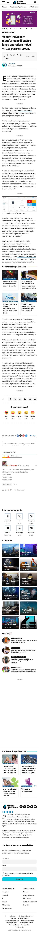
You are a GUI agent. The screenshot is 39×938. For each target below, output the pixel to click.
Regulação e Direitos (10, 278)
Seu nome (5, 858)
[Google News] (31, 530)
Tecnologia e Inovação (10, 301)
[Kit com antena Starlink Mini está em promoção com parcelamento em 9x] (29, 275)
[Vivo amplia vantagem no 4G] (29, 782)
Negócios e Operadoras (25, 301)
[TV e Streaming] (10, 622)
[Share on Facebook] (7, 55)
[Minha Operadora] (19, 2)
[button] (4, 2)
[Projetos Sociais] (10, 579)
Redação (12, 63)
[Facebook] (7, 518)
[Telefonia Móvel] (28, 608)
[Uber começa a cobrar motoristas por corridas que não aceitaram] (29, 297)
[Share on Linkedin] (17, 55)
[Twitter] (31, 806)
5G (5, 552)
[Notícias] (28, 622)
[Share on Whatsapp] (13, 55)
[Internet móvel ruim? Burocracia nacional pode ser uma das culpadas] (10, 759)
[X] (19, 518)
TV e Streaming (10, 624)
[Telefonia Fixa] (10, 608)
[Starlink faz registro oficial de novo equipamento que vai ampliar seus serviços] (6, 660)
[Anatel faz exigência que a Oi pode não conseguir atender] (10, 275)
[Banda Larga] (28, 550)
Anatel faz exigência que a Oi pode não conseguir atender (10, 284)
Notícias (25, 624)
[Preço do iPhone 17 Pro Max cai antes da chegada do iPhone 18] (6, 640)
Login (34, 435)
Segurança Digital (10, 596)
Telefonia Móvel (8, 32)
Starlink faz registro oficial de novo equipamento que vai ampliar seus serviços (22, 661)
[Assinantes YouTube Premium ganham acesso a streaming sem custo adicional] (6, 669)
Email (4, 866)
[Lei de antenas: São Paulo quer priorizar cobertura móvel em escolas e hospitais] (29, 759)
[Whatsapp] (21, 806)
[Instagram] (31, 518)
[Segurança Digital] (10, 593)
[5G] (10, 550)
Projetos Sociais (10, 581)
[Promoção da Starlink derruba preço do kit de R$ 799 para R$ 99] (6, 650)
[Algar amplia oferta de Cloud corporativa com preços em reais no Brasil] (10, 297)
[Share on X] (10, 55)
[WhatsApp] (19, 530)
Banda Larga (25, 278)
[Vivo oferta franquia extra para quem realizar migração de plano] (10, 782)
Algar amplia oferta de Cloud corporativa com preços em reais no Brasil (10, 309)
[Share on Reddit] (20, 55)
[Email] (7, 58)
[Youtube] (7, 530)
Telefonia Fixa (9, 610)
